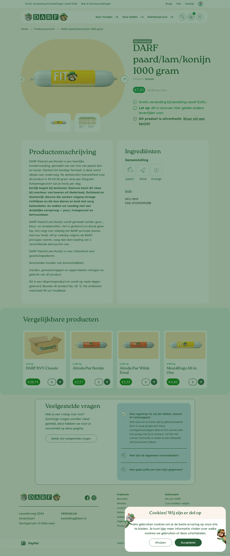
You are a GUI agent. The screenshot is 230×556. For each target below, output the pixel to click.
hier (163, 528)
